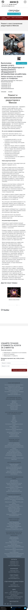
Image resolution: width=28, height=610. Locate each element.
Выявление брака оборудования (14, 526)
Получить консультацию (19, 370)
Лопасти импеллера (14, 552)
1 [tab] (9, 305)
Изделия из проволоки (14, 436)
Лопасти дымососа (14, 537)
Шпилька (14, 422)
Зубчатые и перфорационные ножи (14, 491)
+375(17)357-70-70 (6, 86)
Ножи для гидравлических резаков (14, 483)
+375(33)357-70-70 (6, 85)
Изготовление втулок (14, 515)
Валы (14, 415)
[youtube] (8, 604)
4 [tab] (15, 305)
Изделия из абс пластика (14, 510)
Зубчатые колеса (14, 406)
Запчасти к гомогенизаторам (14, 444)
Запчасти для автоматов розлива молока (14, 445)
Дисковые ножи (14, 480)
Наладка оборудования (14, 524)
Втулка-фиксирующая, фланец (14, 452)
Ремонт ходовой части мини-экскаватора (14, 387)
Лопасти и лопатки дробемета (14, 556)
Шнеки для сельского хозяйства (14, 471)
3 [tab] (13, 305)
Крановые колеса (14, 407)
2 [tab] (11, 305)
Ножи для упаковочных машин (14, 484)
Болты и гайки (14, 421)
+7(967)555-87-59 (14, 585)
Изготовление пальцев (14, 433)
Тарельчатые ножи (14, 488)
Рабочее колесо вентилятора (14, 545)
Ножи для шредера (14, 486)
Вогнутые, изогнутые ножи (14, 490)
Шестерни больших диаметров (14, 405)
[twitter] (5, 604)
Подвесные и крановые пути (14, 394)
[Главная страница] (14, 2)
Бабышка (14, 419)
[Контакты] (3, 1)
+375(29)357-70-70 (6, 83)
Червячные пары (14, 403)
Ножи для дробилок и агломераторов (14, 487)
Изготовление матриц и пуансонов (14, 453)
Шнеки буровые (14, 473)
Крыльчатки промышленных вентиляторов (14, 553)
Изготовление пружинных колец (14, 432)
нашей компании (6, 123)
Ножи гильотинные (14, 481)
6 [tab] (19, 305)
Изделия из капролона (14, 504)
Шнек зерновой (14, 465)
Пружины (14, 428)
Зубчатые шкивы (14, 434)
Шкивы (14, 417)
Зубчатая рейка (14, 409)
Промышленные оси (14, 426)
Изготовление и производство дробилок (14, 388)
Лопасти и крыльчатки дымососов (14, 555)
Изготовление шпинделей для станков (14, 529)
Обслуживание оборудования (14, 523)
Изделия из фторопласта (14, 496)
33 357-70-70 (12, 4)
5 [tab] (17, 305)
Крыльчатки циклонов (14, 541)
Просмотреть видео (13, 14)
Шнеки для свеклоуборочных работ (14, 467)
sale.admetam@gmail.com (8, 6)
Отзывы (10, 91)
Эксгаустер (14, 539)
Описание (3, 91)
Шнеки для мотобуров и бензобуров (14, 472)
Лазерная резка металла (14, 390)
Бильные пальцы (14, 449)
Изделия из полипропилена (14, 508)
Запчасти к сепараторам (14, 442)
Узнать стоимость (21, 63)
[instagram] (10, 604)
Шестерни (14, 402)
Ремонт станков (14, 527)
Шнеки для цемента (14, 464)
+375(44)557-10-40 (14, 577)
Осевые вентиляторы (14, 538)
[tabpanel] (14, 293)
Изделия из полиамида (14, 511)
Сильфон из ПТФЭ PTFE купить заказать (14, 497)
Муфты (14, 418)
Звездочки (14, 401)
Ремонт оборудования (14, 522)
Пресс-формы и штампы (14, 451)
